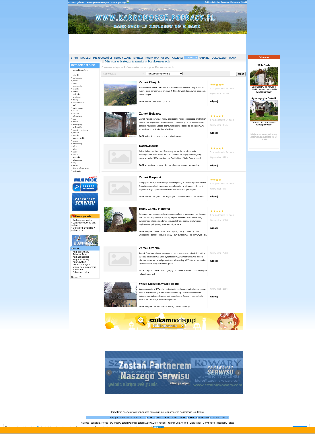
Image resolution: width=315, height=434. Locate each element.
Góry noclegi (209, 423)
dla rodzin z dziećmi (183, 270)
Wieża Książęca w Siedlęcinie (159, 283)
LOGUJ (151, 417)
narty (182, 231)
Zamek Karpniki (150, 177)
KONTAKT (215, 417)
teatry (75, 152)
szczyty (76, 89)
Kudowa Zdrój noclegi (155, 423)
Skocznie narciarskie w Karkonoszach (83, 229)
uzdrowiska (77, 127)
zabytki (76, 75)
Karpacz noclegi (81, 257)
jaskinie (76, 132)
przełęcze (77, 97)
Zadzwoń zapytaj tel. (263, 135)
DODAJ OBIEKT (179, 417)
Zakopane (78, 269)
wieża (164, 306)
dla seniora (199, 196)
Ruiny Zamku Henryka (154, 208)
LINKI (225, 417)
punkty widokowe (80, 130)
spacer (184, 165)
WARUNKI (203, 417)
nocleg (171, 306)
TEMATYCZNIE (122, 57)
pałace (75, 165)
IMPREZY (138, 57)
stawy (75, 83)
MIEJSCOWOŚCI (102, 57)
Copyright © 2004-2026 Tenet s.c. (125, 417)
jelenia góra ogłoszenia (84, 267)
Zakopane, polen (81, 272)
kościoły (76, 94)
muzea (75, 122)
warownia (157, 101)
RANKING (204, 57)
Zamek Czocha (149, 248)
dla (205, 235)
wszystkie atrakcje (80, 70)
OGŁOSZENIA (219, 57)
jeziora (75, 80)
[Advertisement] (157, 44)
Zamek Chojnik (149, 82)
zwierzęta (77, 171)
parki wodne (78, 108)
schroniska (77, 116)
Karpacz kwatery (81, 252)
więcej (214, 101)
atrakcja (186, 306)
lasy (74, 163)
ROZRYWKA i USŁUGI (157, 57)
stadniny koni (78, 102)
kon (168, 231)
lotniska (76, 135)
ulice (75, 149)
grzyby (170, 270)
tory (74, 119)
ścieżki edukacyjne (81, 168)
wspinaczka (77, 86)
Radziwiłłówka (149, 146)
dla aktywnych (177, 136)
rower (156, 231)
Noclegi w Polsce (225, 423)
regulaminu (198, 412)
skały (169, 235)
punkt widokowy (181, 235)
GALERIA (177, 57)
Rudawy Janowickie (82, 220)
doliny (75, 100)
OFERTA (192, 417)
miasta (75, 141)
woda (163, 231)
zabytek (148, 136)
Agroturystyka (79, 262)
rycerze (166, 101)
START (74, 57)
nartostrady (77, 78)
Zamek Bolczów (150, 113)
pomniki (76, 157)
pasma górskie (79, 138)
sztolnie (76, 113)
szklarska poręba (81, 264)
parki (75, 105)
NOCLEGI (85, 57)
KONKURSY (163, 417)
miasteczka (77, 160)
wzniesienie (150, 165)
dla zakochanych (172, 165)
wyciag (175, 231)
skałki (75, 111)
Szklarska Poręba (99, 423)
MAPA (232, 57)
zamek (148, 101)
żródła (75, 154)
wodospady (77, 124)
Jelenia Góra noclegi (178, 423)
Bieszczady (195, 423)
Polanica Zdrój (80, 254)
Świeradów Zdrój (118, 423)
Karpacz (85, 423)
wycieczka (194, 165)
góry (75, 146)
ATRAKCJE (191, 57)
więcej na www (263, 92)
